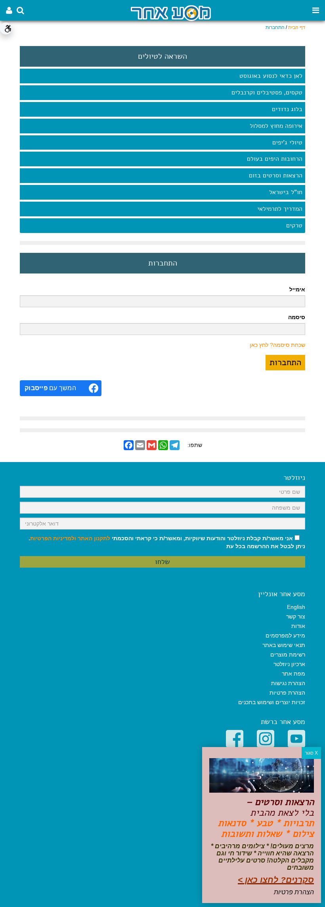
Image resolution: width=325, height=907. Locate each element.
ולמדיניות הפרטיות (53, 538)
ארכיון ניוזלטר (289, 664)
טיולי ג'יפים (287, 142)
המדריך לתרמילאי (279, 208)
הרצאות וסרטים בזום (275, 175)
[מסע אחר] (171, 12)
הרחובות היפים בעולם (274, 158)
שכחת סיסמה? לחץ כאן (277, 345)
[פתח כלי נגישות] (6, 29)
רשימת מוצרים (287, 654)
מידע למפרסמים (285, 635)
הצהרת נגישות (288, 683)
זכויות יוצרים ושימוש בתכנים (271, 702)
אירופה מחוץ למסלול (276, 125)
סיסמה (296, 317)
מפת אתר (293, 673)
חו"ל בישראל (285, 192)
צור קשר (295, 616)
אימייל (297, 289)
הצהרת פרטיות (287, 692)
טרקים (294, 225)
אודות (298, 626)
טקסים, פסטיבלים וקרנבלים (266, 92)
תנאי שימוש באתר (283, 645)
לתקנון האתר (94, 538)
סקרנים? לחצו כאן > (276, 879)
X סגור (311, 753)
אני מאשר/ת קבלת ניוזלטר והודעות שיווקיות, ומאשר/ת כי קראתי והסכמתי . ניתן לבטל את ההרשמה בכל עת (167, 542)
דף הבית (296, 27)
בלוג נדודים (287, 109)
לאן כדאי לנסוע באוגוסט (270, 75)
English (296, 607)
